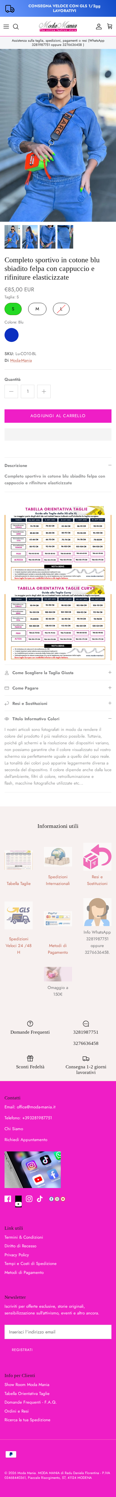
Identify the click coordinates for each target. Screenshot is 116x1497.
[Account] (97, 26)
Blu (12, 335)
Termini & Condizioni (24, 1237)
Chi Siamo (14, 1129)
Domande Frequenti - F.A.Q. (31, 1402)
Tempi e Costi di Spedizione (31, 1263)
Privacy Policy (17, 1255)
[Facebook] (8, 1199)
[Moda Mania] (58, 26)
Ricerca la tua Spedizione (27, 1420)
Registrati (22, 1349)
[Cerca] (18, 26)
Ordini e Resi (17, 1411)
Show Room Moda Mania (27, 1385)
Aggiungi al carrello (58, 416)
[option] (58, 135)
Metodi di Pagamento (24, 1272)
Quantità (13, 379)
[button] (58, 435)
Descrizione (16, 465)
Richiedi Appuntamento (26, 1140)
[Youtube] (18, 1201)
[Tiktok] (40, 1199)
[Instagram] (29, 1199)
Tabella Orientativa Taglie (27, 1393)
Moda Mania (26, 1472)
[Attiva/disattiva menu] (6, 26)
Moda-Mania (21, 360)
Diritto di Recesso (20, 1246)
